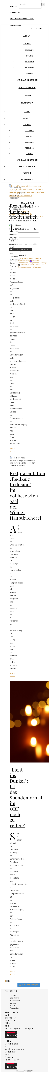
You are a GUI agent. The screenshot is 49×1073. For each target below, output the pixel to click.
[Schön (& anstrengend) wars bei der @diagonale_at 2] (28, 282)
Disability (29, 62)
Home (39, 28)
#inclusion (13, 214)
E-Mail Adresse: (16, 244)
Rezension (29, 67)
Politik (29, 56)
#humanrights (26, 214)
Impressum (15, 12)
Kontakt (14, 6)
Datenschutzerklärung (22, 19)
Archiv (27, 43)
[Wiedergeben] (8, 1035)
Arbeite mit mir (27, 87)
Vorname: (13, 234)
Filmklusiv (27, 102)
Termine (27, 95)
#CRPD (41, 216)
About (27, 36)
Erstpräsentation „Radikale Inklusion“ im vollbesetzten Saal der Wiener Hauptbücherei (27, 495)
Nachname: (14, 239)
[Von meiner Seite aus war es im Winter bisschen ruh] (28, 305)
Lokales (29, 73)
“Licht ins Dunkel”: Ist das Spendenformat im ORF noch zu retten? (26, 797)
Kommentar (15, 1000)
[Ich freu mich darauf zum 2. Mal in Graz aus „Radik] (28, 332)
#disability (25, 211)
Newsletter (15, 25)
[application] (11, 1034)
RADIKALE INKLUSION (27, 80)
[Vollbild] (16, 1035)
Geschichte (29, 50)
